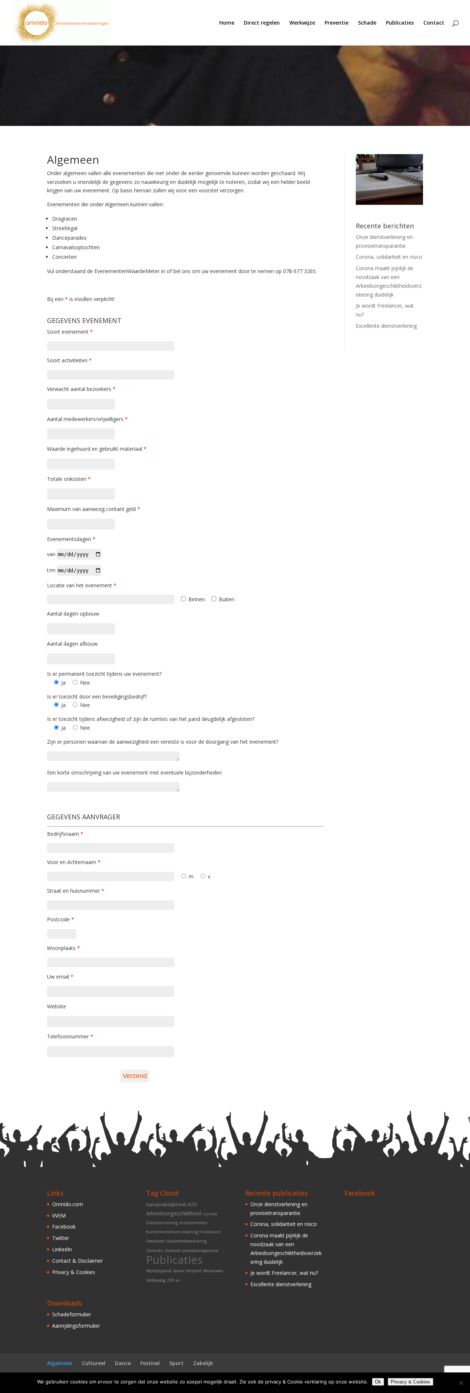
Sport (176, 1363)
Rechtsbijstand (158, 1270)
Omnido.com (67, 1204)
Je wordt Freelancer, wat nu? (284, 1272)
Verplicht (194, 1270)
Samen (179, 1270)
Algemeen (59, 1363)
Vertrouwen (213, 1270)
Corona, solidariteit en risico (389, 256)
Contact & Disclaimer (77, 1260)
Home (226, 23)
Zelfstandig (155, 1280)
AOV (192, 1204)
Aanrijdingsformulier (76, 1325)
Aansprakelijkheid (166, 1204)
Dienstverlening (162, 1222)
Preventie (336, 23)
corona (209, 1213)
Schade (367, 23)
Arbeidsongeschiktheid (173, 1213)
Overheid (172, 1250)
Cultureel (93, 1363)
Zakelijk (203, 1363)
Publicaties (400, 23)
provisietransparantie (200, 1250)
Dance (123, 1363)
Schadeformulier (71, 1314)
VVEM (59, 1215)
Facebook (64, 1226)
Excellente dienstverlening (386, 325)
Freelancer (210, 1231)
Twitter (60, 1237)
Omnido (154, 1250)
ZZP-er (173, 1280)
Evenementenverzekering (172, 1231)
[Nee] (460, 1382)
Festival (150, 1363)
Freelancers (155, 1241)
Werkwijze (302, 23)
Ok (378, 1382)
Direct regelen (262, 23)
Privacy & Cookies (73, 1272)
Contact (433, 23)
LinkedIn (62, 1249)
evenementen (193, 1222)
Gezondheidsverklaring (186, 1241)
